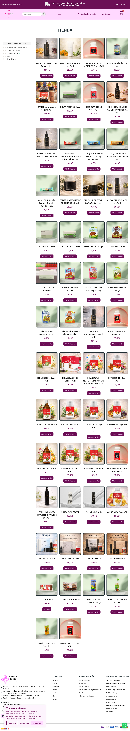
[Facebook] (3, 716)
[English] (5, 728)
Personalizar (12, 723)
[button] (124, 725)
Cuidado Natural (12, 53)
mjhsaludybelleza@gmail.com (12, 4)
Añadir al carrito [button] (46, 76)
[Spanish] (2, 728)
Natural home (11, 59)
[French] (7, 728)
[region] (25, 716)
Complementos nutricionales (16, 48)
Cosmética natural (13, 51)
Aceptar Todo (37, 723)
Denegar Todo (24, 723)
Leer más (47, 609)
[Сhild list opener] (28, 47)
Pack (8, 56)
